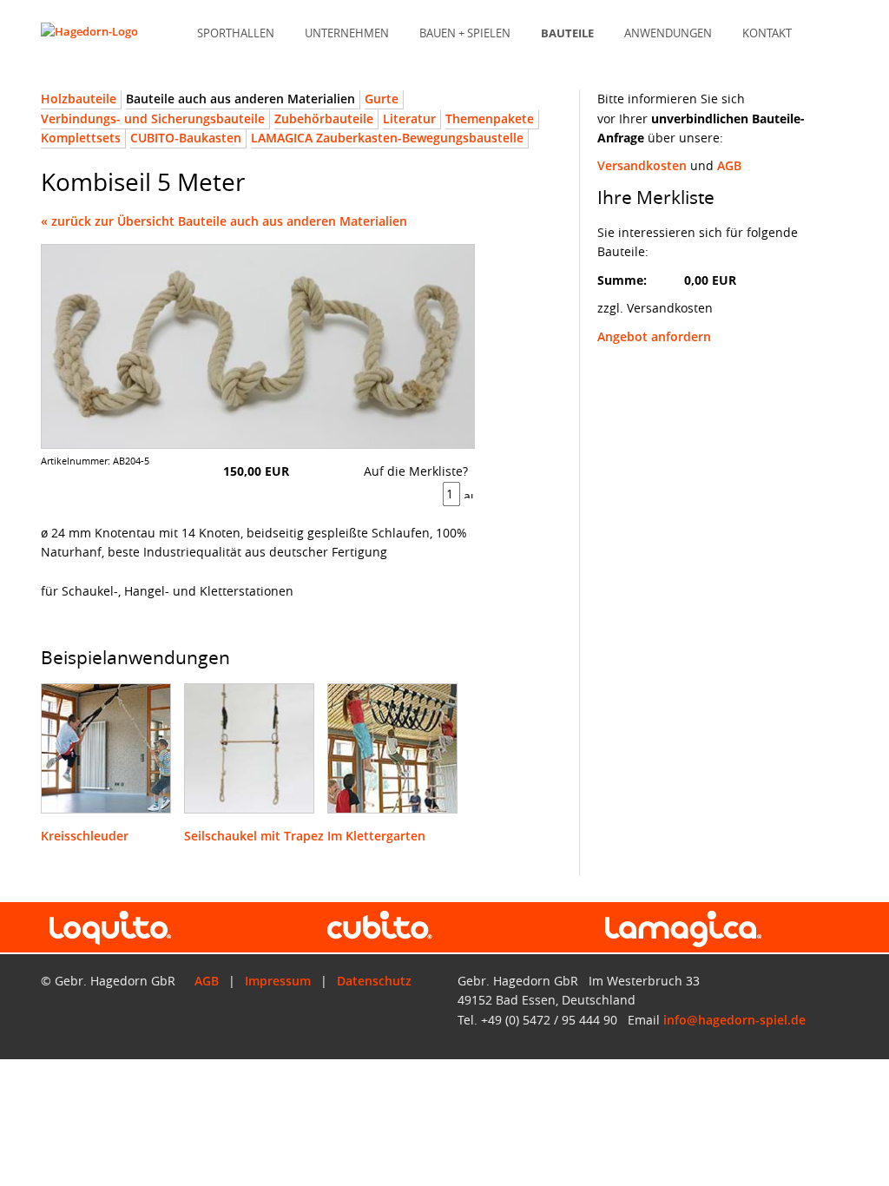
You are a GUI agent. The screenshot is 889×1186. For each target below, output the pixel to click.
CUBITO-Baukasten (185, 137)
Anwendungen (668, 33)
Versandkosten (642, 165)
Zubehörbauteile (323, 118)
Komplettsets (81, 137)
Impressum (278, 980)
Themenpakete (489, 118)
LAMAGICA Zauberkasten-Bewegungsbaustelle (387, 137)
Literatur (409, 118)
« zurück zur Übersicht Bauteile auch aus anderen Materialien (224, 221)
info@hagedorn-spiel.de (734, 1019)
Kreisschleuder (84, 835)
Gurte (381, 98)
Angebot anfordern (654, 336)
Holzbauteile (78, 98)
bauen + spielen (464, 33)
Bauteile (567, 33)
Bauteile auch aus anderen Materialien (240, 98)
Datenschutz (374, 980)
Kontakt (767, 33)
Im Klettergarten (376, 835)
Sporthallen (235, 33)
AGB (729, 165)
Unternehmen (347, 33)
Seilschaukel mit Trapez (254, 835)
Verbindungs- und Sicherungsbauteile (153, 118)
